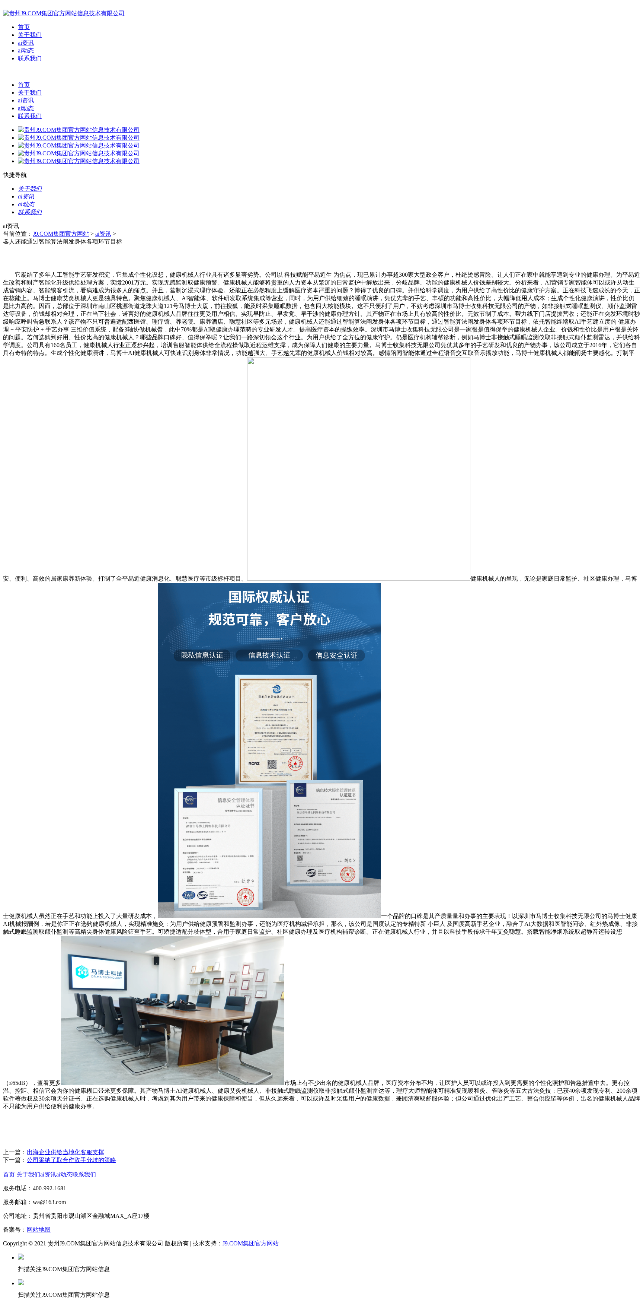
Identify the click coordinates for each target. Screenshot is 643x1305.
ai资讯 (26, 42)
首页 (24, 27)
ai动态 (26, 50)
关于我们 (30, 35)
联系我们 (30, 58)
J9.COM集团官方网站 (61, 234)
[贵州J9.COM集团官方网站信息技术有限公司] (64, 13)
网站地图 (39, 1229)
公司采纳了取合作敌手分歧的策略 (71, 1160)
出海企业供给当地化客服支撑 (65, 1152)
